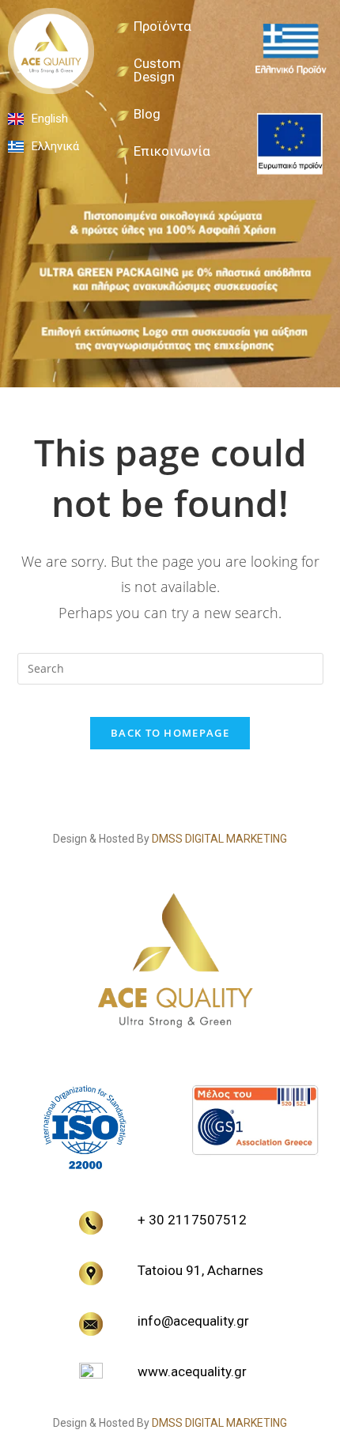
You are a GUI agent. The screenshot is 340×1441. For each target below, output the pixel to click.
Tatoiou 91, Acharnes (200, 1270)
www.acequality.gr (192, 1371)
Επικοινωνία (172, 151)
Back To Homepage (170, 733)
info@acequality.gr (193, 1321)
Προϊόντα (162, 26)
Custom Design (157, 70)
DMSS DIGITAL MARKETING (219, 838)
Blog (147, 114)
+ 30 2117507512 (192, 1220)
